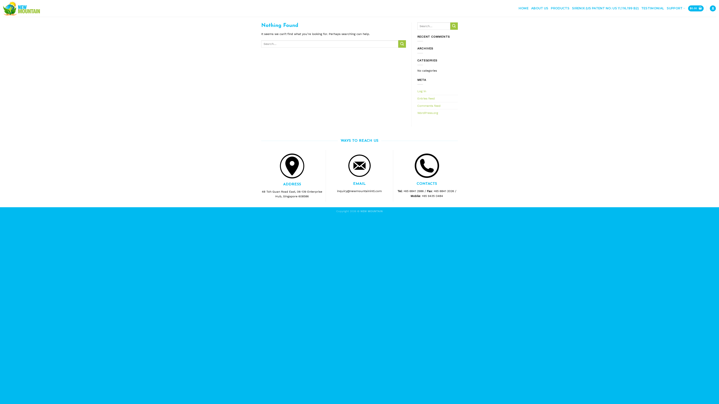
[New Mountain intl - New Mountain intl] (21, 8)
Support (674, 8)
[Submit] (402, 44)
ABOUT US (539, 8)
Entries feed (426, 98)
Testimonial (652, 8)
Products (560, 8)
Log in (421, 91)
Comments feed (429, 106)
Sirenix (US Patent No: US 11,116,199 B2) (605, 8)
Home (524, 8)
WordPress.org (427, 113)
